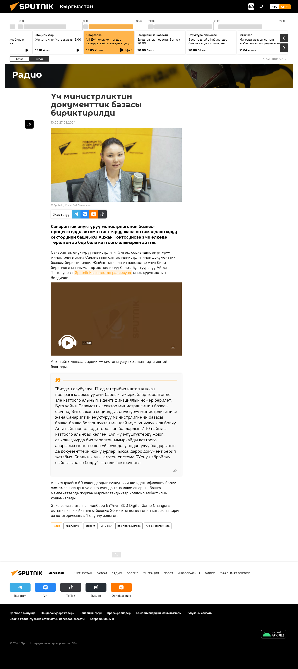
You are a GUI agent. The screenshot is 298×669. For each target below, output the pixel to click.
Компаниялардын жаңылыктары (159, 613)
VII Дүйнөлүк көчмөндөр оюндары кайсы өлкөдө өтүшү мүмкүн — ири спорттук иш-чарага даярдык (107, 45)
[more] (175, 470)
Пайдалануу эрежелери (57, 613)
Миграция (151, 573)
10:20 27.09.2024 (63, 122)
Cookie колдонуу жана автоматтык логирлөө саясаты (47, 619)
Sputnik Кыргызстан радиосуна (103, 272)
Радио (56, 525)
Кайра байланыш (102, 619)
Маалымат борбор (235, 573)
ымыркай (106, 525)
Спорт (168, 573)
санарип (91, 525)
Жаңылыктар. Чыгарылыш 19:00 (58, 39)
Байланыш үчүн (91, 613)
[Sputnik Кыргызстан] (33, 12)
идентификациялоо (129, 525)
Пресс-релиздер (119, 613)
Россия (132, 573)
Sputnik (58, 205)
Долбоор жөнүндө (23, 613)
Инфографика (189, 573)
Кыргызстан (72, 525)
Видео (210, 573)
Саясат (101, 573)
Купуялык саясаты (199, 613)
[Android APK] (273, 635)
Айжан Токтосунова (158, 525)
